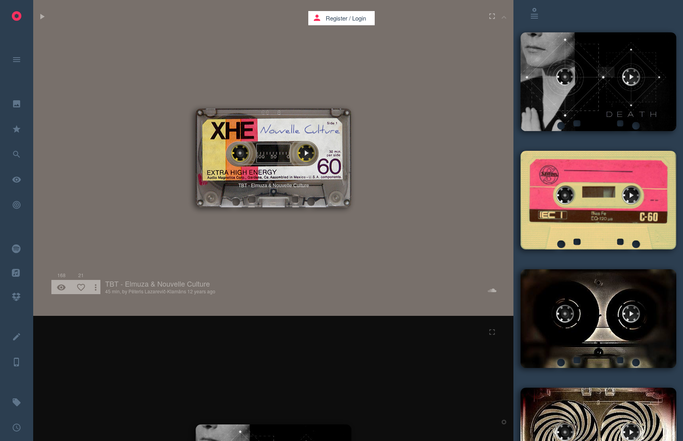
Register (336, 18)
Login (359, 18)
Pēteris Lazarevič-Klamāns (157, 291)
